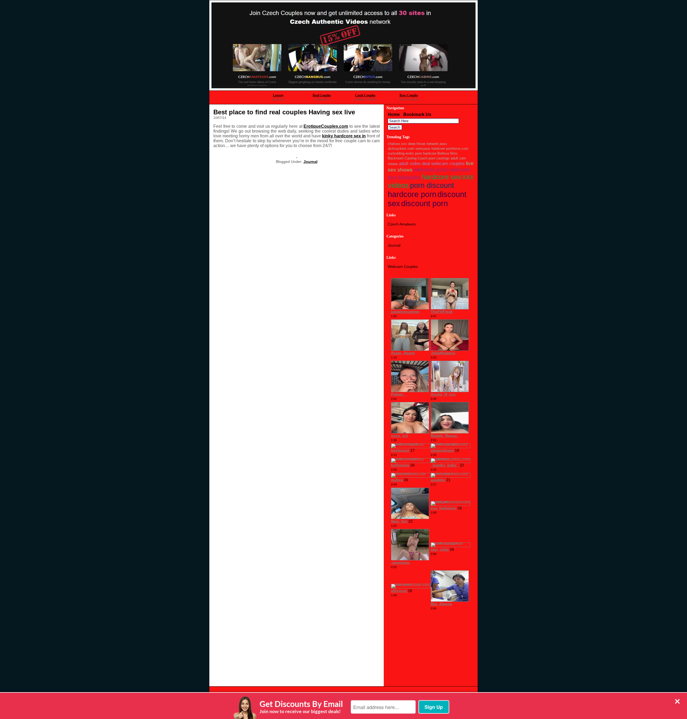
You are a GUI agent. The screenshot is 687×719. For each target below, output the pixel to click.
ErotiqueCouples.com (326, 126)
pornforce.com (457, 149)
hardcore (429, 153)
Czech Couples (365, 95)
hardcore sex (441, 177)
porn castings (439, 158)
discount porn (424, 203)
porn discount (432, 185)
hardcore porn (412, 194)
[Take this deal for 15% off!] (343, 89)
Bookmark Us (417, 114)
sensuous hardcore (430, 149)
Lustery (278, 95)
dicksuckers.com (401, 149)
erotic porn (413, 153)
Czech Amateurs (402, 224)
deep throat (416, 144)
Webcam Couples (403, 266)
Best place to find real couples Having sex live (284, 112)
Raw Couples (409, 95)
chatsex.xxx (397, 144)
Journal (310, 161)
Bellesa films (447, 153)
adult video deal (414, 163)
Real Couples (322, 95)
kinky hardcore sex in (344, 136)
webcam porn (431, 169)
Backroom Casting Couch (407, 158)
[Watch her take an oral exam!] (296, 156)
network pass (436, 144)
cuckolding (396, 153)
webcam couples (448, 163)
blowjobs (409, 177)
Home (394, 114)
